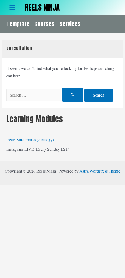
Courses (44, 24)
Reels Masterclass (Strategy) (30, 139)
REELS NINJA (42, 7)
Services (70, 24)
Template (18, 24)
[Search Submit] (72, 95)
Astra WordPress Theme (99, 171)
